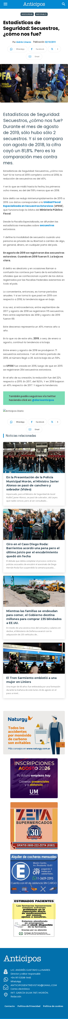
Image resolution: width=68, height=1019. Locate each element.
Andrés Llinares (23, 42)
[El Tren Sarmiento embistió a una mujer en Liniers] (34, 658)
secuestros (47, 225)
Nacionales (41, 14)
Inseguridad (27, 14)
